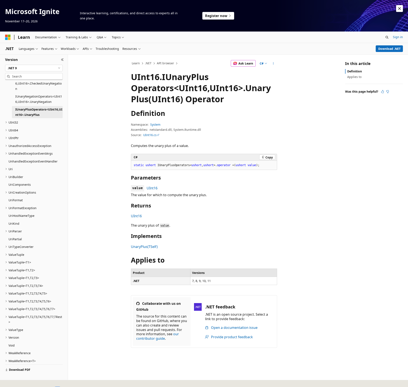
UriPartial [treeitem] (15, 239)
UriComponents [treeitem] (19, 185)
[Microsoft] (8, 37)
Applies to (354, 77)
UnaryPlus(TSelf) (144, 246)
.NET (148, 63)
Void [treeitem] (11, 345)
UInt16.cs (150, 135)
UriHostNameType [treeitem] (21, 216)
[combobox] (34, 68)
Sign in (398, 37)
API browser (165, 63)
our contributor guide (157, 336)
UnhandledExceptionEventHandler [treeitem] (33, 161)
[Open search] (387, 37)
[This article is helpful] (382, 91)
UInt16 (152, 188)
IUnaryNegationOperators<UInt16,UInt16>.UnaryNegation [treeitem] (38, 99)
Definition (354, 71)
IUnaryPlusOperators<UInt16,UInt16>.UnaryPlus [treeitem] (38, 112)
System (155, 124)
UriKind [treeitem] (13, 224)
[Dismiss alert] (399, 8)
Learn (136, 63)
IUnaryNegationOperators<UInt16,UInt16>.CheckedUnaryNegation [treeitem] (38, 83)
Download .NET (389, 49)
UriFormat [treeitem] (15, 200)
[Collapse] (62, 59)
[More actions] (273, 63)
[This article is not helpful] (387, 91)
